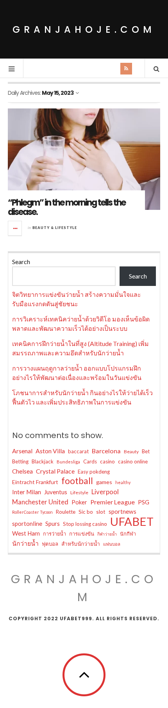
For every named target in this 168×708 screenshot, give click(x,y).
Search (21, 261)
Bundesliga (68, 461)
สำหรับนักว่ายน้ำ (80, 543)
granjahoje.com (84, 29)
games (104, 482)
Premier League (112, 502)
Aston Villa (50, 450)
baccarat (78, 451)
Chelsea (22, 471)
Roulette (65, 512)
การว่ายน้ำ (54, 534)
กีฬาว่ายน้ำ (107, 533)
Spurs (52, 523)
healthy (122, 482)
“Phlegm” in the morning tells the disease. (66, 207)
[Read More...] (15, 228)
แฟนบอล (111, 544)
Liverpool (105, 492)
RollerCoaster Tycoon (32, 512)
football (77, 481)
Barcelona (106, 450)
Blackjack (43, 461)
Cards (90, 461)
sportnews (122, 511)
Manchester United (40, 502)
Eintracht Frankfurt (35, 482)
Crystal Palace (55, 471)
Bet (146, 451)
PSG (143, 502)
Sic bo (86, 512)
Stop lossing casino (85, 524)
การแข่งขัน (81, 534)
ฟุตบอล (50, 544)
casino (107, 461)
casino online (133, 461)
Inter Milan (26, 491)
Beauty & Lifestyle (54, 227)
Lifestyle (79, 492)
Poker (79, 502)
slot (100, 511)
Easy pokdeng (94, 471)
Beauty (131, 451)
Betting (20, 461)
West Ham (26, 533)
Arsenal (22, 450)
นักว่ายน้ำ (25, 543)
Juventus (55, 491)
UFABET (132, 521)
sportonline (27, 523)
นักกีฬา (128, 534)
